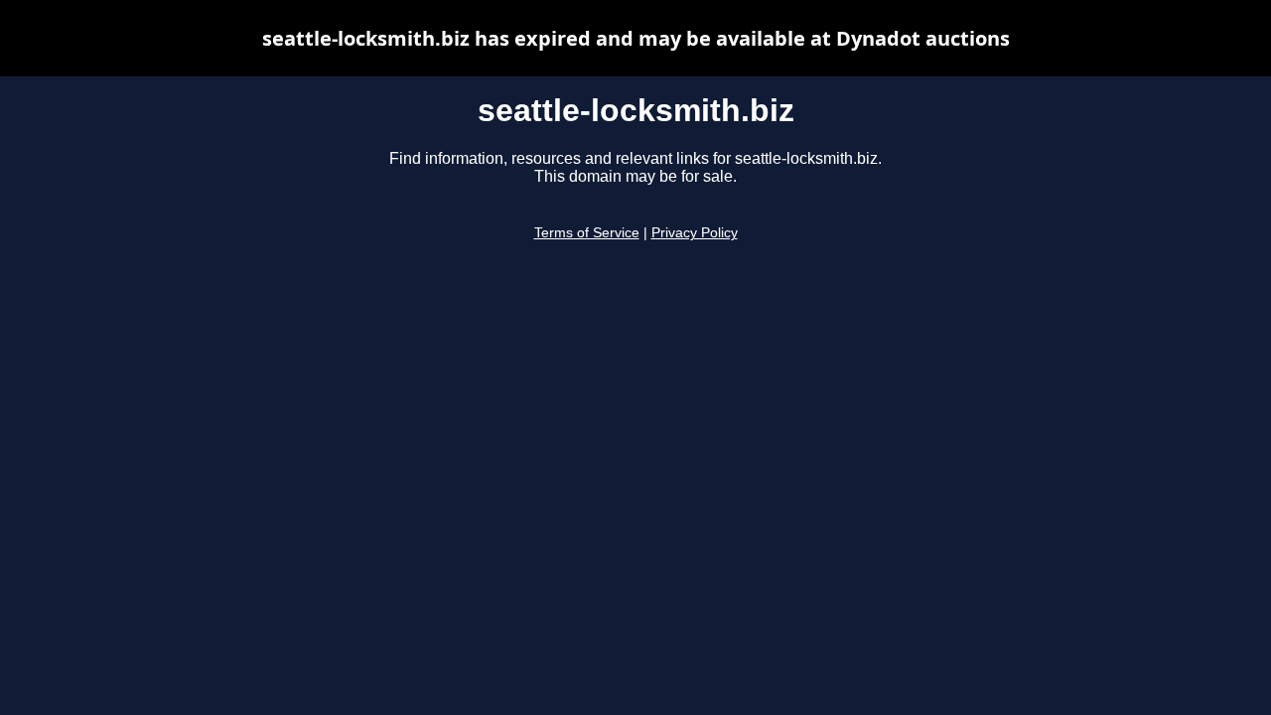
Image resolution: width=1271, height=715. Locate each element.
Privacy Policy (694, 232)
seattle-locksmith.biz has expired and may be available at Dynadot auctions (636, 38)
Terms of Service (586, 232)
